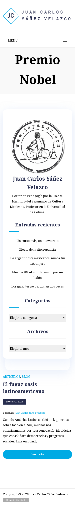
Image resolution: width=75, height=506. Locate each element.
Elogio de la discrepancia (37, 249)
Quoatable (21, 500)
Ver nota (37, 454)
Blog (26, 376)
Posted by (24, 412)
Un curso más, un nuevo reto (37, 241)
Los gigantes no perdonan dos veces (37, 286)
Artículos (11, 376)
